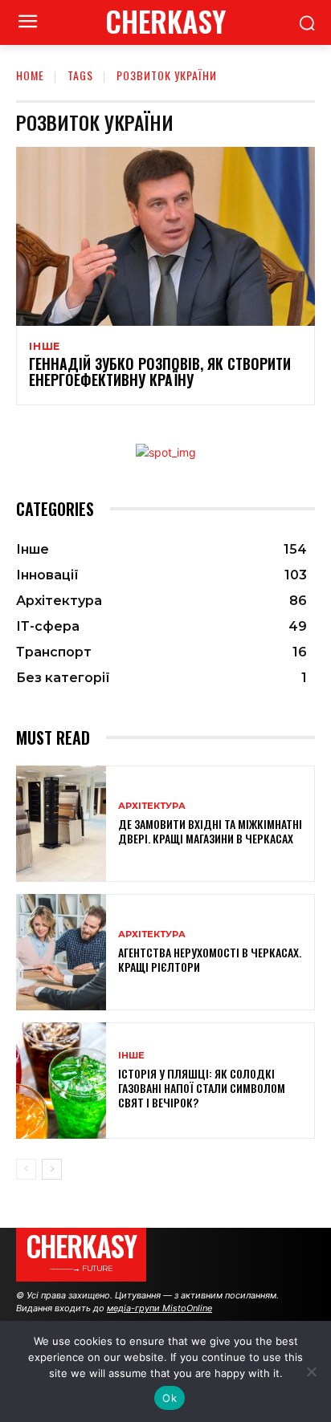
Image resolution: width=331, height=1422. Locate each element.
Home (30, 75)
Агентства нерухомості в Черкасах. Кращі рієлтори (209, 959)
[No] (311, 1371)
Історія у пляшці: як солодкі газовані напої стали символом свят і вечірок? (201, 1088)
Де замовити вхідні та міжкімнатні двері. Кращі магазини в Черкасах (210, 831)
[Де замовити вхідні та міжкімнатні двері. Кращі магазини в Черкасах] (61, 824)
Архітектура (152, 806)
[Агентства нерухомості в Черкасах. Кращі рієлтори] (61, 952)
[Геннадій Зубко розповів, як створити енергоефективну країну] (165, 236)
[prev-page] (26, 1169)
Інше (44, 346)
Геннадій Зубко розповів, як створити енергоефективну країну (160, 371)
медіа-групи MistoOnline (159, 1308)
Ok (169, 1398)
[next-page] (52, 1169)
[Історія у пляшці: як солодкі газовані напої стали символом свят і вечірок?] (61, 1080)
